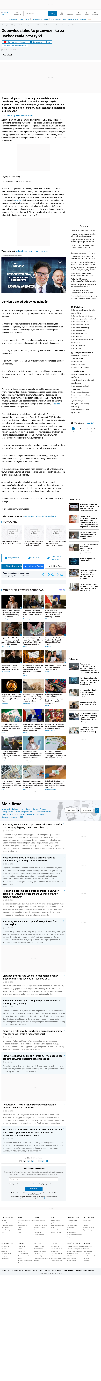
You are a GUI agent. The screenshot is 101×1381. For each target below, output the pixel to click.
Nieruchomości (73, 19)
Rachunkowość (6, 1223)
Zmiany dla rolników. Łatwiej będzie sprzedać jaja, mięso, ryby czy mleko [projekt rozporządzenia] (83, 269)
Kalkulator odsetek (56, 1253)
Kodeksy (36, 1260)
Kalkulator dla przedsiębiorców (82, 316)
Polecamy (73, 659)
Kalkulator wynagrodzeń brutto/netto (84, 319)
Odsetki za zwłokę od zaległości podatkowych (82, 381)
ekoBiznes (31, 814)
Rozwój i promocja (7, 1253)
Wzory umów (87, 1253)
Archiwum (86, 1249)
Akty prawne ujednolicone (42, 1258)
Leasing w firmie (7, 812)
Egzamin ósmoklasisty (25, 1260)
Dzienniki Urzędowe (40, 1251)
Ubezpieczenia (22, 1225)
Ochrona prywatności (15, 1271)
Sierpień (90, 423)
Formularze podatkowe (90, 1256)
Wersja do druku (13, 558)
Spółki (28, 809)
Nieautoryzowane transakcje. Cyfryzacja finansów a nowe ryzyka (83, 252)
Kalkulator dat (76, 348)
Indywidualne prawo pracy (26, 1220)
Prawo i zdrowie (39, 1234)
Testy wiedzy (22, 1263)
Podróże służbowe (72, 1253)
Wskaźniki (79, 371)
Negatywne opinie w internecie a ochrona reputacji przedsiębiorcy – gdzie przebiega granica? (83, 241)
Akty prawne (38, 1243)
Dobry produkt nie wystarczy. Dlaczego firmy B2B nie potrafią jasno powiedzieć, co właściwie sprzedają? (82, 291)
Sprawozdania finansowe (74, 1234)
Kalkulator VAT (76, 337)
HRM (19, 1232)
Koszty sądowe (76, 361)
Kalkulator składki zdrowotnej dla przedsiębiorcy (82, 311)
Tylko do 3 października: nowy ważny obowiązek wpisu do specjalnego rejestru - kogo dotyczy (84, 297)
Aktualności (6, 809)
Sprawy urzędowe (39, 1227)
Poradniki (40, 814)
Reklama (79, 1271)
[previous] (20, 1161)
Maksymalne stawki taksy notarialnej (80, 405)
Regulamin (52, 1271)
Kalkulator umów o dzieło (80, 325)
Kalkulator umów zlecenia (80, 322)
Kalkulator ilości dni (78, 345)
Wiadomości (87, 1220)
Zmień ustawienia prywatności (35, 1271)
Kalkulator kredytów (78, 331)
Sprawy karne (38, 1223)
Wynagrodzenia (23, 1223)
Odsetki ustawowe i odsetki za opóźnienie (82, 375)
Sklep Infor (37, 1232)
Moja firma (15, 25)
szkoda (57, 404)
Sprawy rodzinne (39, 1220)
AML (68, 1237)
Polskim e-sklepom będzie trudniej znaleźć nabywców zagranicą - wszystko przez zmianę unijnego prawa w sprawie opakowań (83, 246)
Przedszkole (21, 1246)
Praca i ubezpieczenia (43, 812)
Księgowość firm (7, 1217)
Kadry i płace (5, 1256)
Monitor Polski (38, 1249)
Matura (20, 1258)
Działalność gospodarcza (28, 25)
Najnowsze (84, 230)
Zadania (4, 1251)
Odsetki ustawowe (72, 1256)
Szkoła (20, 1249)
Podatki (11, 814)
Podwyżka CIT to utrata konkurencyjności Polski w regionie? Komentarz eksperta (83, 280)
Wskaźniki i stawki (73, 1243)
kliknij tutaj (44, 1198)
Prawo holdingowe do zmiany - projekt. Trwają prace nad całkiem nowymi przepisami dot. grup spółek (83, 275)
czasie (18, 200)
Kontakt (71, 1271)
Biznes (27, 19)
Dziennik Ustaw (39, 1246)
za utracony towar (32, 251)
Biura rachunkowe (73, 1217)
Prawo (46, 19)
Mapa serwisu (88, 1271)
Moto (64, 19)
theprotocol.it (87, 1258)
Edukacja (83, 19)
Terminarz (79, 423)
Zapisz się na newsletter (56, 557)
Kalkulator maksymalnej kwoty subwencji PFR (82, 341)
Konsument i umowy (40, 1225)
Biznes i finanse (55, 1220)
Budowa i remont (88, 1227)
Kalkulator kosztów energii (80, 328)
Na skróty (86, 1243)
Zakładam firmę (17, 809)
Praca (36, 1230)
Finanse (43, 809)
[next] (47, 1161)
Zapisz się (33, 1188)
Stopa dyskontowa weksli (80, 410)
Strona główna (5, 25)
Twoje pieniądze (56, 19)
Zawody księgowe (7, 1230)
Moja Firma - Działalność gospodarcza (39, 516)
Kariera (60, 1271)
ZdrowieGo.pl (87, 1246)
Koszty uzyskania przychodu (81, 392)
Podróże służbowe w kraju (80, 395)
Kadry (21, 19)
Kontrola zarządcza (78, 364)
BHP (19, 1230)
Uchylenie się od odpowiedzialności (18, 115)
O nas (3, 1271)
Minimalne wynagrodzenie (75, 1249)
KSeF (90, 19)
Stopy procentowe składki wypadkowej (80, 387)
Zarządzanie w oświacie (25, 1256)
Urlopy (20, 1227)
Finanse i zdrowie (55, 1232)
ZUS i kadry (5, 1227)
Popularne (75, 230)
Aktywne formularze (84, 352)
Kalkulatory (79, 307)
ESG (21, 817)
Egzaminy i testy (23, 1253)
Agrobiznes (21, 814)
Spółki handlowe (77, 358)
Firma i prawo (75, 499)
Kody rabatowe (88, 1251)
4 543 (41, 1161)
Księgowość (13, 19)
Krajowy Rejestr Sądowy (80, 367)
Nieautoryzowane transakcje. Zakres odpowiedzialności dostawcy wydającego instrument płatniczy (83, 235)
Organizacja (5, 1246)
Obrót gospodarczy (7, 1225)
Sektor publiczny (37, 19)
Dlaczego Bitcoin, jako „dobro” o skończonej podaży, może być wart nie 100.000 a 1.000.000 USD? (83, 258)
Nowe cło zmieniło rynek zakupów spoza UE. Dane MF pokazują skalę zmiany (83, 263)
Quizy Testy (75, 413)
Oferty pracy (87, 1260)
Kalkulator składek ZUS (79, 334)
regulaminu (33, 1184)
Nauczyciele (21, 1251)
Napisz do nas (35, 558)
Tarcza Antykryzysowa (9, 817)
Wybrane (92, 230)
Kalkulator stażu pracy (57, 1256)
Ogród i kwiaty (87, 1230)
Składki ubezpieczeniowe (74, 1251)
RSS (65, 1271)
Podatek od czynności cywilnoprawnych (79, 399)
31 (73, 428)
